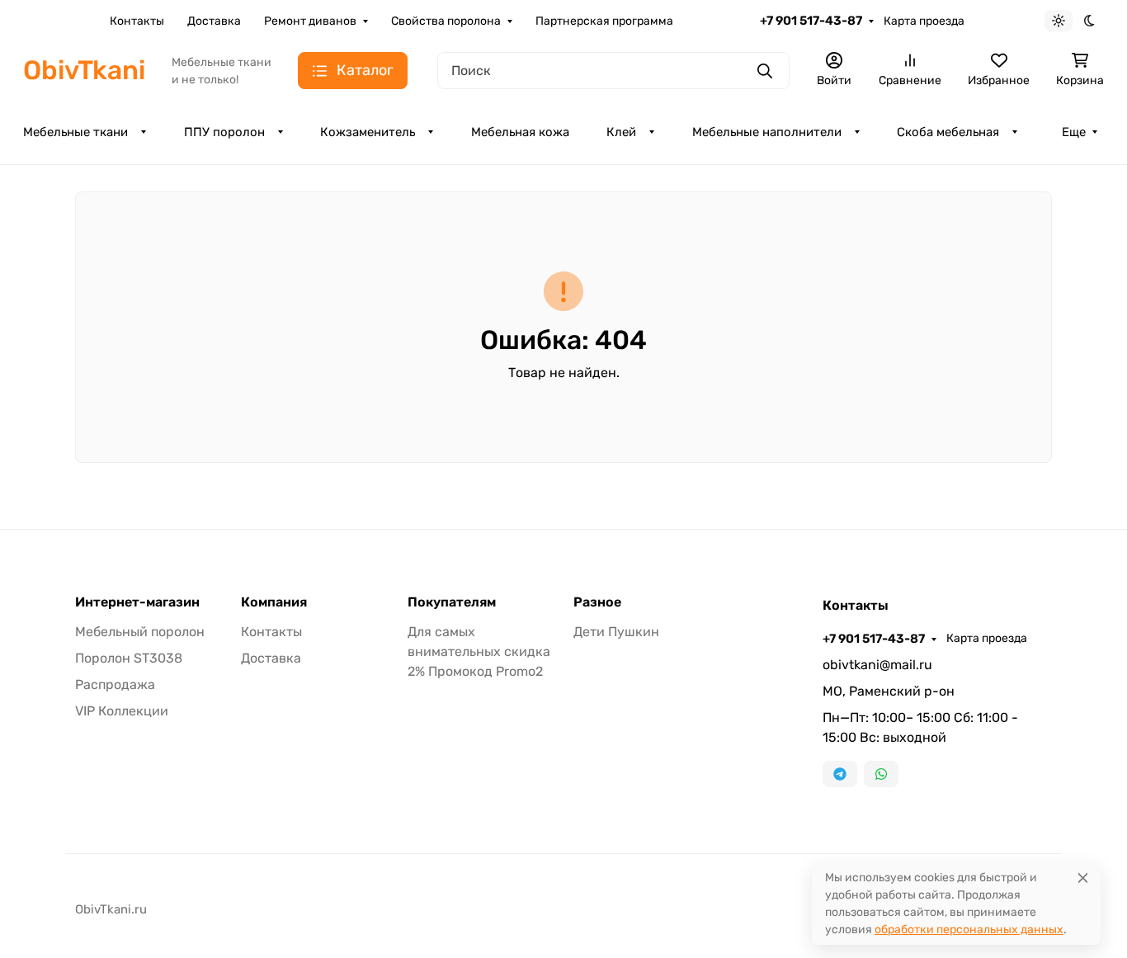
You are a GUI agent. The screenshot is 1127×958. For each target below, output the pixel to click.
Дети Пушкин (616, 631)
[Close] (1082, 877)
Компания (274, 602)
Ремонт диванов (310, 21)
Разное (597, 602)
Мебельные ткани (75, 132)
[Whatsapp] (881, 774)
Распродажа (115, 684)
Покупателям (452, 602)
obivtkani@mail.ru (877, 664)
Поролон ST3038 (128, 658)
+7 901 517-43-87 (811, 20)
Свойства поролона (446, 21)
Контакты (137, 21)
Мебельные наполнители (767, 132)
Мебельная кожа (520, 132)
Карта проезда (924, 21)
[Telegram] (840, 774)
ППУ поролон (224, 132)
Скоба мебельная (948, 132)
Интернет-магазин (137, 602)
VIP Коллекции (121, 711)
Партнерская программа (604, 21)
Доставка (214, 21)
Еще (1074, 132)
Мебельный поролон (140, 631)
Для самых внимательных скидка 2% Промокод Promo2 (479, 651)
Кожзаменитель (367, 132)
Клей (621, 132)
